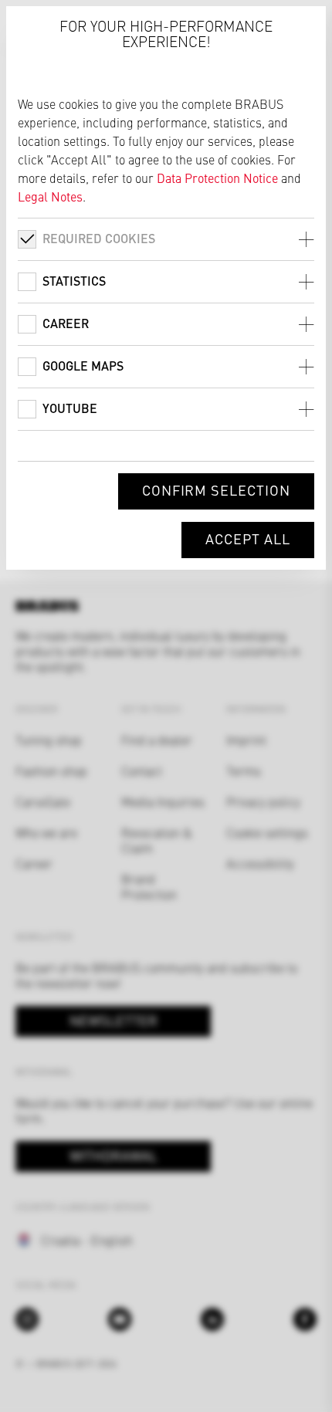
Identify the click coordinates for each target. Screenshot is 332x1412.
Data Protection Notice (217, 177)
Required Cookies (98, 238)
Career (65, 323)
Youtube (69, 408)
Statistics (74, 281)
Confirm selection (216, 489)
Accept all (247, 538)
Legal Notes (50, 196)
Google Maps (83, 365)
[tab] (166, 239)
